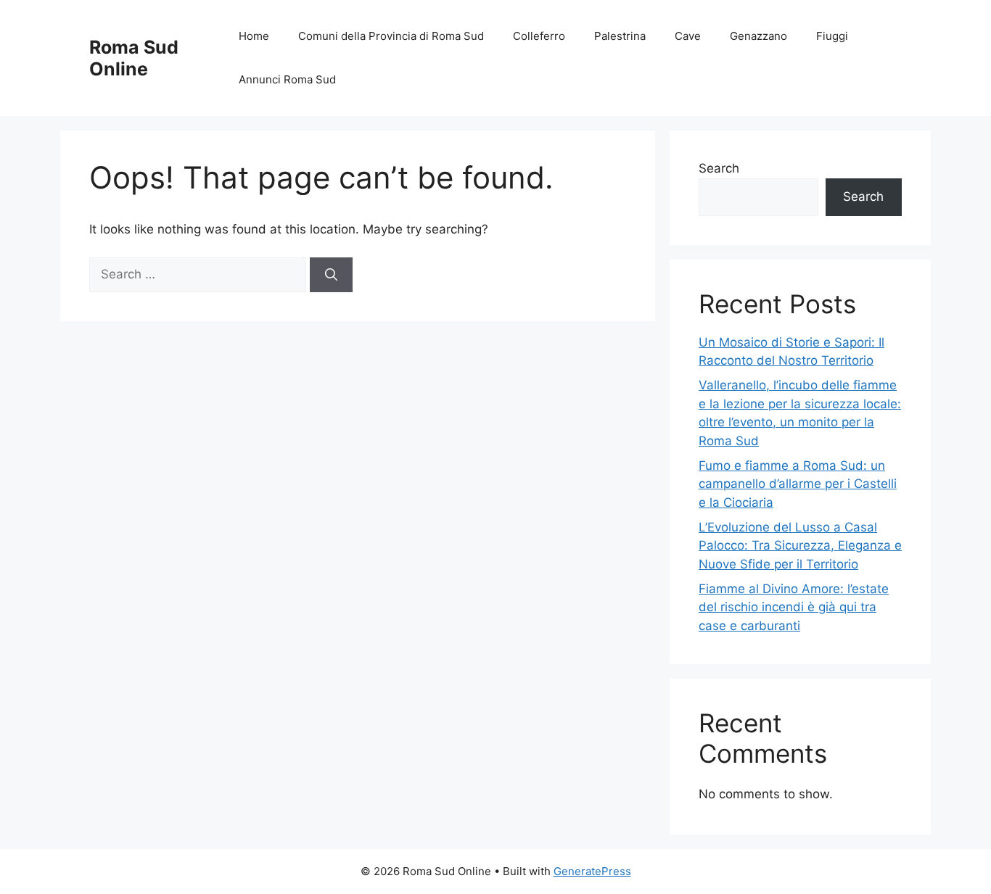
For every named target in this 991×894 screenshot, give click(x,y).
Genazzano (758, 36)
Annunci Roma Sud (287, 79)
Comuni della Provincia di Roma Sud (391, 36)
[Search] (331, 274)
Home (254, 36)
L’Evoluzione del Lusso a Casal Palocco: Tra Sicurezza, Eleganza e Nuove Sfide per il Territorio (800, 545)
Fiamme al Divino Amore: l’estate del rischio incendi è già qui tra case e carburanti (794, 607)
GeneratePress (592, 871)
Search (719, 168)
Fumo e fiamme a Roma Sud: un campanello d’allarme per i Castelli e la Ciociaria (798, 484)
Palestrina (620, 36)
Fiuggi (832, 36)
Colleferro (539, 36)
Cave (688, 36)
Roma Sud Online (133, 58)
